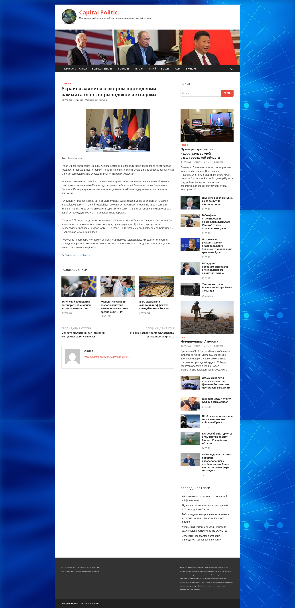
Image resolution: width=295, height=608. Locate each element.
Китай (152, 69)
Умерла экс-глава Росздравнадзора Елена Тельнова (217, 287)
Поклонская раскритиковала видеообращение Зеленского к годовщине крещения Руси (217, 246)
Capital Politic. (99, 12)
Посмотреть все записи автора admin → (107, 356)
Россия (165, 69)
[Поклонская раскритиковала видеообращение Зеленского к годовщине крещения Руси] (190, 250)
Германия (124, 69)
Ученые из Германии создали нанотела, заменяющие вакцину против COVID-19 (114, 306)
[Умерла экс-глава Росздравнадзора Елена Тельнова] (190, 294)
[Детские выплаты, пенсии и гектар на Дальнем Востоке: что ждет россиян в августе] (190, 388)
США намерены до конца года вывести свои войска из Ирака (217, 419)
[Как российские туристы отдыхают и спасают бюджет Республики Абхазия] (190, 444)
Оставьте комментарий (96, 100)
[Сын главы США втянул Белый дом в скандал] (190, 409)
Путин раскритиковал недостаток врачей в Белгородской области (200, 153)
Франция (191, 69)
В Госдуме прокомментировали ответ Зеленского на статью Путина (215, 268)
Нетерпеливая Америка (199, 341)
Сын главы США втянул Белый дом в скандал (216, 400)
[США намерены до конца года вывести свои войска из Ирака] (190, 426)
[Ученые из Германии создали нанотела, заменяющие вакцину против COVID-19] (118, 298)
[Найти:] (207, 93)
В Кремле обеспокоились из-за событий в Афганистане (217, 201)
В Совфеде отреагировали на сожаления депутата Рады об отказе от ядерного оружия (216, 221)
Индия (139, 69)
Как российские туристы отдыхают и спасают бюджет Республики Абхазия (217, 438)
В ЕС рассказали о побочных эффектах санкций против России (154, 305)
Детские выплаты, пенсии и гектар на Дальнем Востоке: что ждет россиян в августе (216, 382)
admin (80, 100)
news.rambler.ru (81, 254)
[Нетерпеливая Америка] (207, 334)
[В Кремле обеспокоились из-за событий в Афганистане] (190, 208)
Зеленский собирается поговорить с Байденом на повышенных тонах (76, 305)
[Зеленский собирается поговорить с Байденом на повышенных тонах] (78, 298)
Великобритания (102, 69)
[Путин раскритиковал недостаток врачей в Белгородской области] (207, 142)
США (177, 69)
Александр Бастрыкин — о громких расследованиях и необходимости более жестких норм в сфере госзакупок (217, 462)
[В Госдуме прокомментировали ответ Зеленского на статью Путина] (190, 274)
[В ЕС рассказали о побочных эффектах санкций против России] (156, 298)
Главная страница (75, 69)
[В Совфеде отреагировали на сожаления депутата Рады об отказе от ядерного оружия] (190, 226)
